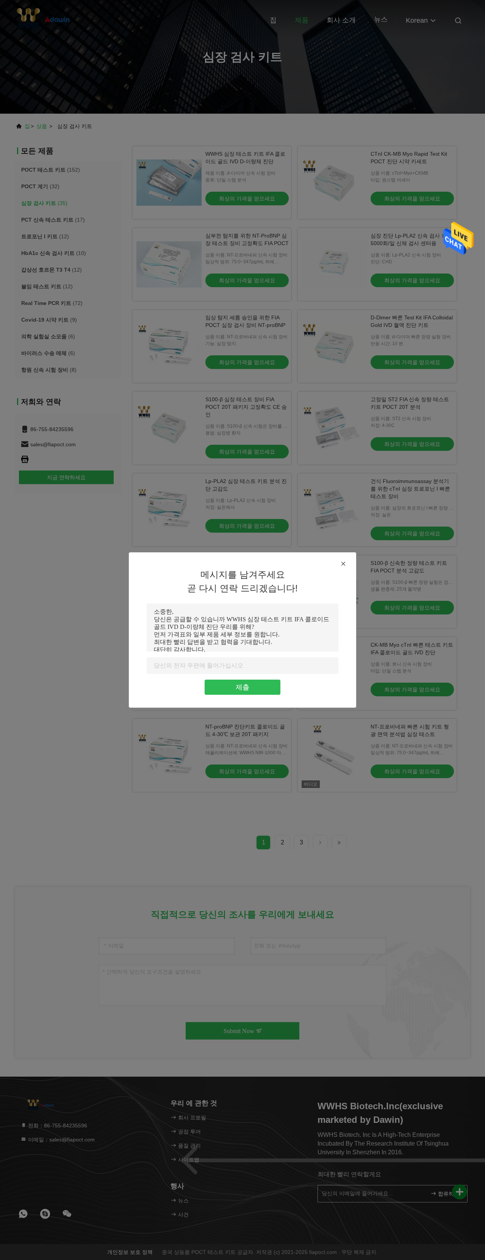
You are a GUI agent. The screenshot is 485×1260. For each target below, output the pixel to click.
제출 (242, 687)
